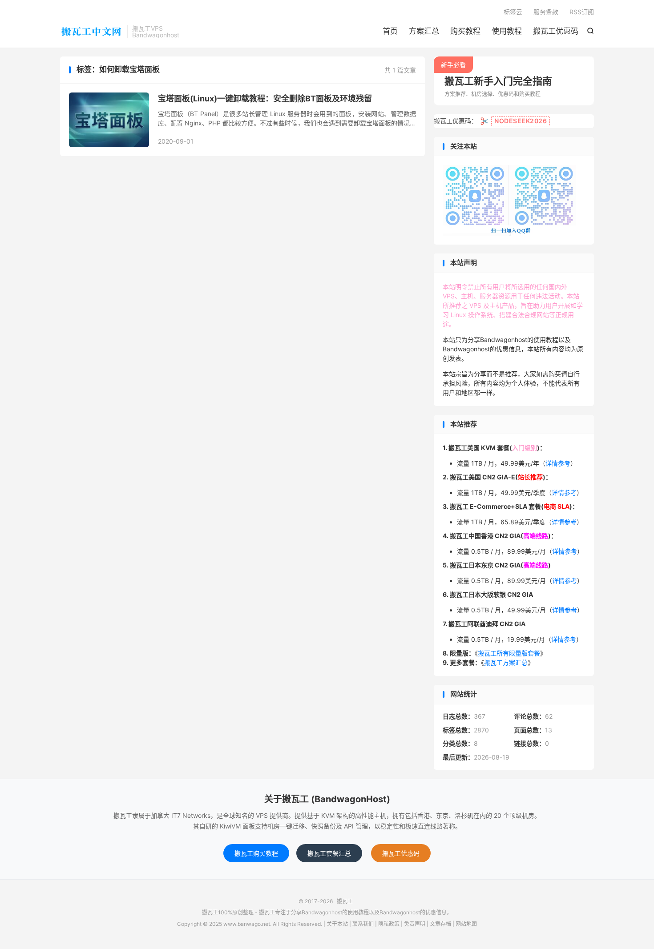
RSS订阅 (581, 12)
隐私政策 (389, 924)
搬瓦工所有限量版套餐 (509, 653)
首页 (390, 31)
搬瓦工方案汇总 (506, 662)
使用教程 (507, 31)
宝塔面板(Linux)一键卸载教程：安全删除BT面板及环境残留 (265, 98)
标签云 (513, 12)
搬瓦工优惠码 (555, 31)
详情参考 (557, 463)
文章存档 (440, 924)
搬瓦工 (91, 31)
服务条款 (545, 12)
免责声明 (414, 924)
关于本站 (337, 924)
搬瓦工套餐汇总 (329, 853)
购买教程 (465, 31)
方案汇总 (424, 31)
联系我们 (363, 924)
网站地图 (466, 924)
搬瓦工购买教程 (256, 853)
